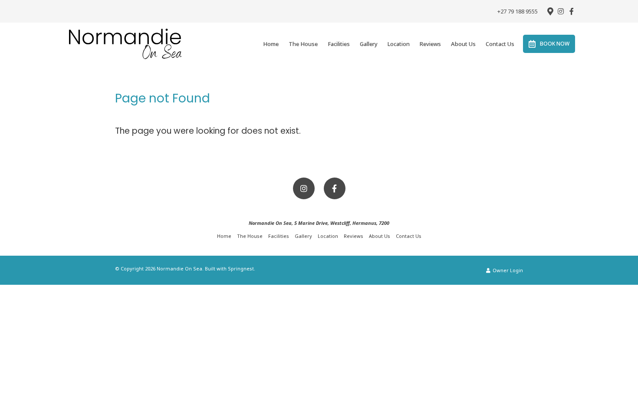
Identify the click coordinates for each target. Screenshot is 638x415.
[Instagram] (560, 11)
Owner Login (507, 270)
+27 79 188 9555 (517, 11)
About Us (463, 44)
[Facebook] (571, 11)
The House (303, 44)
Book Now (554, 43)
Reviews (430, 44)
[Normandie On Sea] (125, 43)
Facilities (339, 44)
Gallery (369, 44)
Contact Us (500, 44)
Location (399, 44)
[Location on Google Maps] (549, 10)
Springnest (241, 268)
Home (271, 44)
